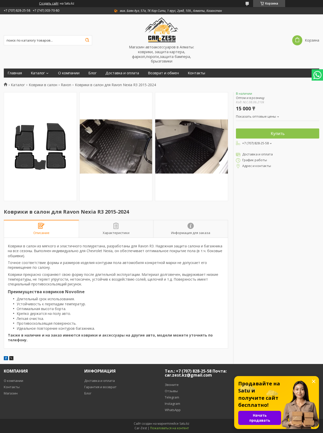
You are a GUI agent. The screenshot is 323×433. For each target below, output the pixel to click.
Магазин (11, 393)
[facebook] (6, 358)
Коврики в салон (43, 85)
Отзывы (171, 391)
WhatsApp (173, 410)
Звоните (172, 384)
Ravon (66, 85)
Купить (278, 133)
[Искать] (87, 40)
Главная (15, 73)
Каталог (38, 73)
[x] (11, 358)
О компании (68, 73)
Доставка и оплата (122, 73)
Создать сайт (49, 3)
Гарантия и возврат (100, 387)
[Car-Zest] (161, 29)
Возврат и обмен (163, 73)
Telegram (172, 397)
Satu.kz (184, 423)
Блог (92, 73)
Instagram (172, 403)
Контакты (196, 73)
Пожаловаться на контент (169, 428)
